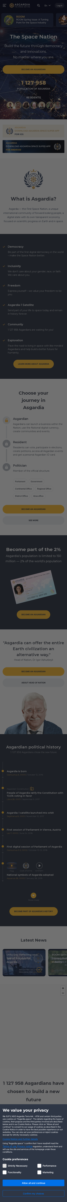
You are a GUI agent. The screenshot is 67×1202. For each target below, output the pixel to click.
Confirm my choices (33, 1193)
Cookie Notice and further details (20, 1139)
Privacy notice (24, 1146)
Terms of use (9, 1146)
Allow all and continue (33, 1183)
